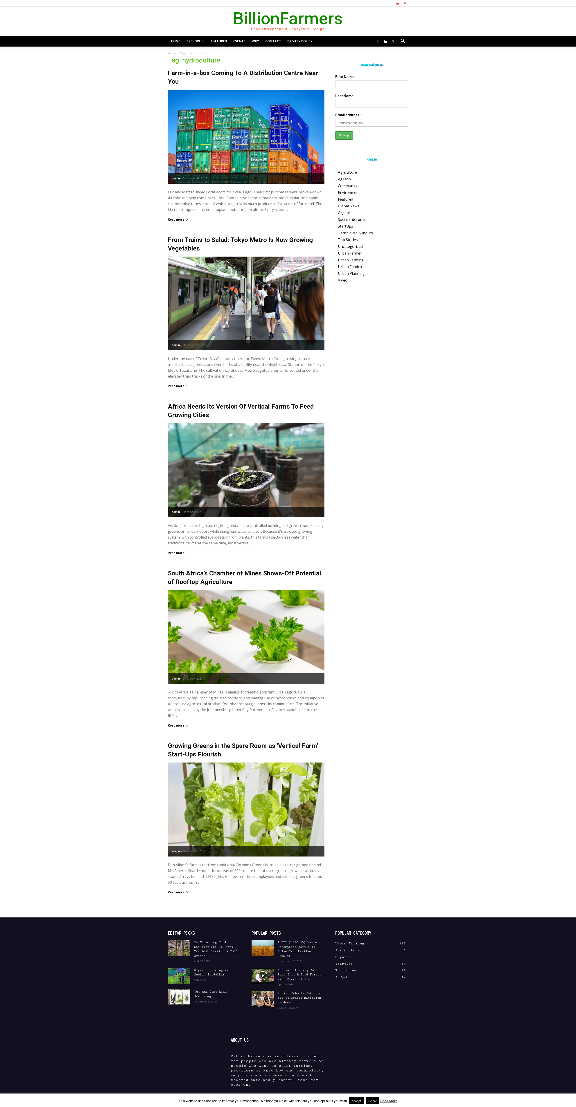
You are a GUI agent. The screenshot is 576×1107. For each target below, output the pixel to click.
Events (239, 41)
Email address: (348, 114)
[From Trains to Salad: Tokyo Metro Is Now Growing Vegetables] (246, 304)
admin (176, 178)
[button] (402, 41)
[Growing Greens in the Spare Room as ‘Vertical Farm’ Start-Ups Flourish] (246, 810)
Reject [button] (372, 1101)
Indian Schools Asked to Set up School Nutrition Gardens (299, 997)
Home (175, 41)
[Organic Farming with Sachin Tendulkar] (179, 976)
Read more (176, 219)
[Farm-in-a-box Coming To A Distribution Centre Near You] (246, 137)
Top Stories (348, 239)
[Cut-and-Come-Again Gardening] (179, 997)
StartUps (345, 226)
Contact (273, 41)
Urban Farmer (350, 253)
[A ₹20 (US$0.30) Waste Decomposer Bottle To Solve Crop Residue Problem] (263, 948)
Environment (349, 192)
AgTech (344, 179)
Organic (344, 212)
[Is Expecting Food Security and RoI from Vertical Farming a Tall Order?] (179, 948)
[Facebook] (390, 3)
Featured (219, 41)
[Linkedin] (397, 3)
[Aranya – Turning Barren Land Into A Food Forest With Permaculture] (263, 976)
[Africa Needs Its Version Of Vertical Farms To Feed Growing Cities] (246, 470)
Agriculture (347, 172)
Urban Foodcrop (352, 266)
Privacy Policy (299, 41)
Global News (348, 206)
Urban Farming (351, 259)
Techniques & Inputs (355, 232)
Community (347, 185)
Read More (388, 1100)
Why (255, 41)
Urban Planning (351, 273)
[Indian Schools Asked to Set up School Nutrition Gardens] (263, 999)
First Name (344, 76)
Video (342, 280)
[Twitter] (404, 3)
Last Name (344, 95)
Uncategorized (350, 246)
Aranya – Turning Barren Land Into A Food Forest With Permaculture (300, 974)
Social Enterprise (352, 219)
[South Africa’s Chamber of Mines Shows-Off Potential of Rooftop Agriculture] (246, 637)
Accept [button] (356, 1101)
